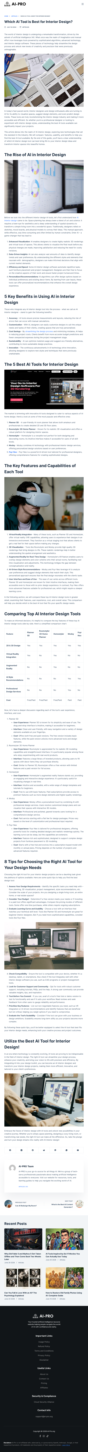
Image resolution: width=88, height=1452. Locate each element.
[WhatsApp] (66, 1150)
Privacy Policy (44, 1355)
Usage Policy (44, 1342)
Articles (25, 27)
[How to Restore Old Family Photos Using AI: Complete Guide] (65, 1278)
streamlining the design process (39, 331)
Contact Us (44, 1379)
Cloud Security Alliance (44, 1402)
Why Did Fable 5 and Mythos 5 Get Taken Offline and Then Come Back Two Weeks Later (22, 1256)
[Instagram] (21, 1150)
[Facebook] (10, 1150)
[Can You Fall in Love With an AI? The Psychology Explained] (23, 1278)
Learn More (66, 1445)
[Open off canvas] (83, 4)
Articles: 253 (23, 1186)
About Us (44, 1374)
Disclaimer (44, 1360)
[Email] (78, 1150)
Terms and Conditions (44, 1351)
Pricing (44, 1383)
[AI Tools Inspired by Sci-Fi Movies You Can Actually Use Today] (65, 1239)
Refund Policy (44, 1346)
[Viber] (55, 1150)
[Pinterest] (32, 1150)
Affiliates (44, 1387)
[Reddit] (44, 1150)
